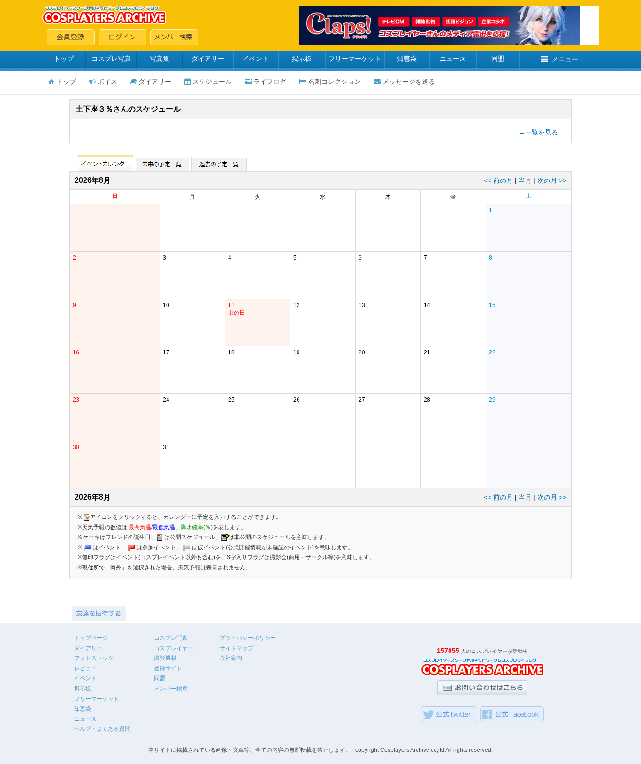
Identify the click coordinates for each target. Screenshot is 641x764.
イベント (256, 58)
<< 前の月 (498, 180)
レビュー (85, 668)
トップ (64, 58)
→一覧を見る (538, 132)
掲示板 (302, 58)
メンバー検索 (171, 688)
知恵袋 (407, 58)
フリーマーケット (354, 58)
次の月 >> (551, 180)
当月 (525, 180)
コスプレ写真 (111, 58)
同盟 (497, 58)
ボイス (107, 81)
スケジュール (212, 81)
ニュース (453, 58)
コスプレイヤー (173, 648)
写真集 (159, 58)
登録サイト (168, 668)
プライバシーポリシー (248, 638)
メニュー (565, 59)
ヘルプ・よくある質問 (102, 729)
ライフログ (269, 81)
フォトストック (94, 658)
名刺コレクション (334, 81)
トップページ (91, 638)
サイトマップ (236, 648)
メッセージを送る (408, 81)
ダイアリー (207, 58)
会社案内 (231, 658)
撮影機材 (165, 658)
